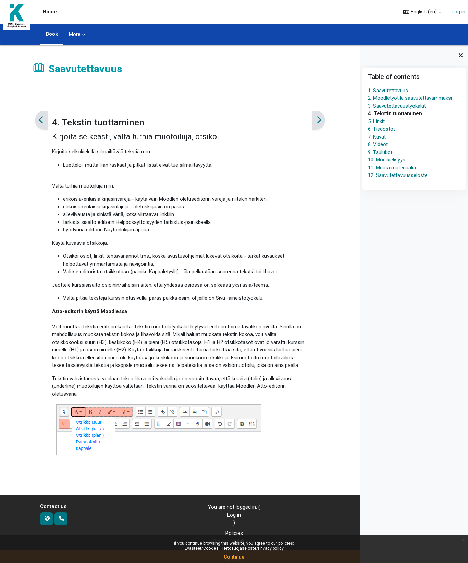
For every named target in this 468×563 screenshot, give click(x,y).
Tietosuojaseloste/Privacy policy (253, 548)
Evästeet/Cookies (202, 548)
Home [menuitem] (49, 12)
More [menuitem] (75, 34)
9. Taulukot (380, 152)
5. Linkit (376, 121)
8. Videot (377, 144)
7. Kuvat (376, 137)
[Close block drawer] (460, 55)
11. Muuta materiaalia (392, 168)
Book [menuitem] (52, 34)
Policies (234, 533)
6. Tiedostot (381, 129)
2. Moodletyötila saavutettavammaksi (410, 98)
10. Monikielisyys (386, 160)
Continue (234, 557)
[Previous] (41, 120)
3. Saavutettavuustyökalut (397, 106)
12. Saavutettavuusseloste (397, 175)
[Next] (318, 120)
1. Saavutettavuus (388, 90)
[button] (422, 12)
